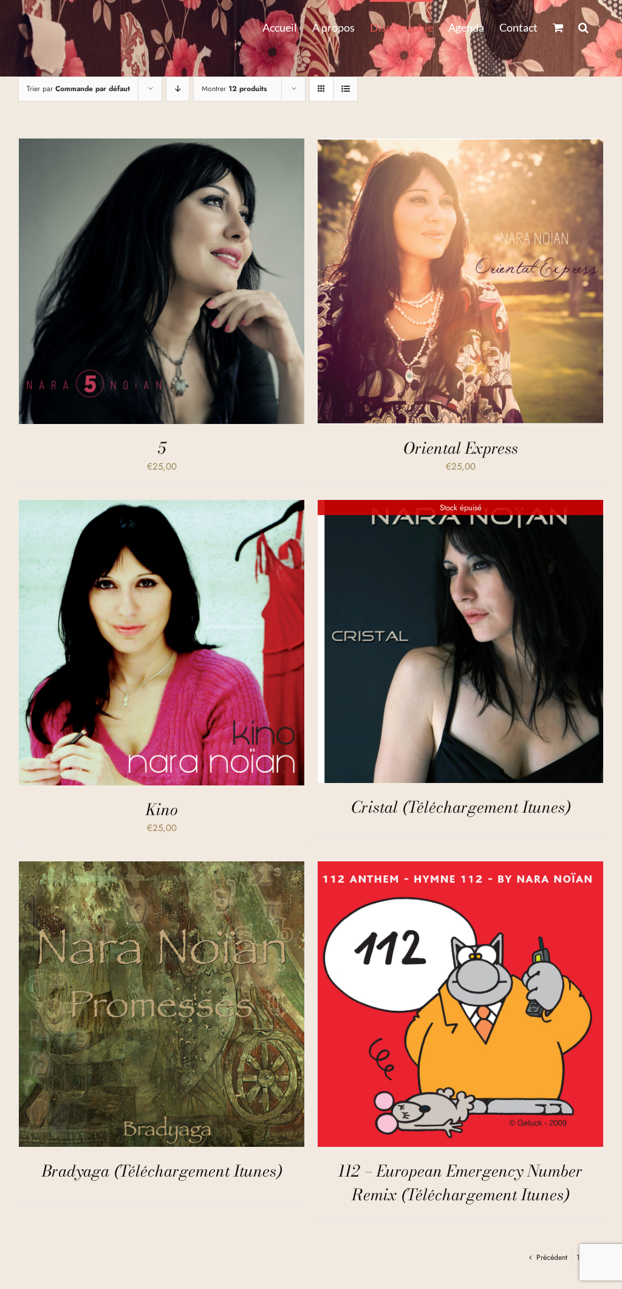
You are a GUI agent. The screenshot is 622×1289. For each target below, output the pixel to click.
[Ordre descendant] (178, 89)
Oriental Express (460, 448)
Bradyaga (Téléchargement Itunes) (162, 1171)
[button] (583, 26)
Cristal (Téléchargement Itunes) (460, 807)
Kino (162, 809)
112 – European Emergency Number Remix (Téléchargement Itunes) (460, 1182)
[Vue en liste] (345, 89)
